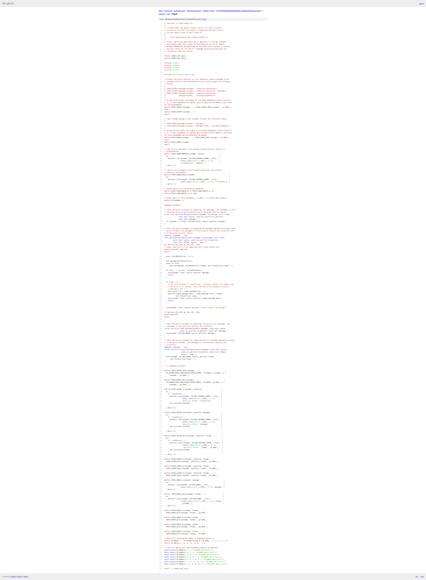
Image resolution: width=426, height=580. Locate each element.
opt (168, 14)
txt (416, 576)
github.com (179, 10)
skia (160, 10)
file (204, 19)
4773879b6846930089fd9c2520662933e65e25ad (238, 10)
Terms (25, 576)
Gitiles (13, 576)
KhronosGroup (194, 10)
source (162, 14)
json (422, 576)
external (168, 10)
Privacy (19, 576)
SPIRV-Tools (208, 10)
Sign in (421, 3)
